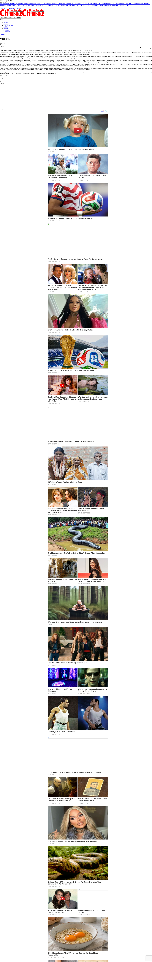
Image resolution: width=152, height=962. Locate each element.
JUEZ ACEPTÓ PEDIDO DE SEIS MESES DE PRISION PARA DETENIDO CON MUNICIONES (102, 5)
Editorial (6, 24)
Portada (6, 22)
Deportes (6, 30)
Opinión (6, 27)
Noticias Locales (8, 25)
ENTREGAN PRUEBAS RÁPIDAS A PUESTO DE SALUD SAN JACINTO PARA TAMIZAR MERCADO (84, 4)
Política (6, 28)
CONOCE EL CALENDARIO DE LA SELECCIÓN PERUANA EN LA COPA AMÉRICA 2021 (45, 5)
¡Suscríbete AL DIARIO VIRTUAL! (10, 8)
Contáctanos (7, 31)
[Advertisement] (56, 98)
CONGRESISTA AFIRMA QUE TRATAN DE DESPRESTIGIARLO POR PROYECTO (26, 4)
